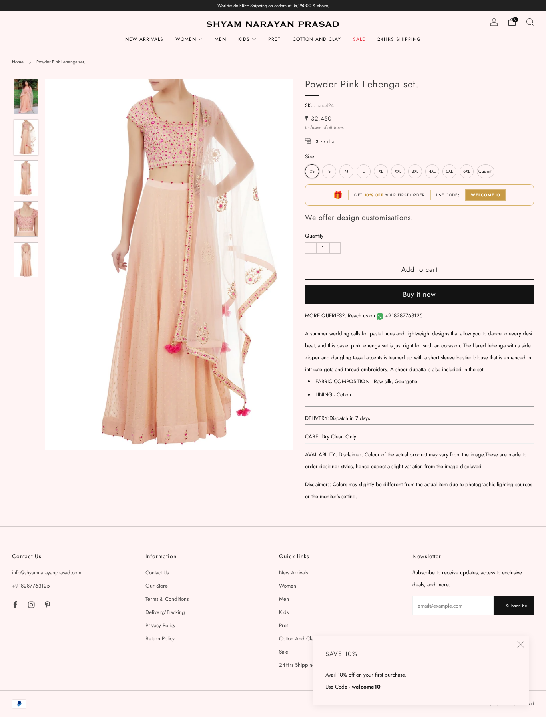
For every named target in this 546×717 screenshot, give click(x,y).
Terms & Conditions (167, 599)
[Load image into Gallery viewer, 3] (26, 178)
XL (381, 171)
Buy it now (419, 294)
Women (185, 39)
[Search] (530, 22)
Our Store (156, 586)
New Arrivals (144, 39)
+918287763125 (404, 315)
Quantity (314, 236)
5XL (449, 171)
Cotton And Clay (317, 39)
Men (220, 39)
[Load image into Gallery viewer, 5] (26, 260)
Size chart (327, 141)
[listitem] (273, 5)
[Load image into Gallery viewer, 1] (26, 96)
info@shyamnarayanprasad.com (46, 572)
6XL (466, 171)
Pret (274, 39)
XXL (398, 171)
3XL (415, 171)
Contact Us (157, 572)
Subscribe (517, 605)
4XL (432, 171)
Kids (244, 39)
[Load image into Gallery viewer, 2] (26, 137)
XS (312, 171)
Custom (485, 171)
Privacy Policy (160, 625)
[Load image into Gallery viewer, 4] (26, 219)
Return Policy (160, 638)
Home (18, 62)
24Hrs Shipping (399, 39)
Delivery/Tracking (165, 612)
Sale (359, 39)
